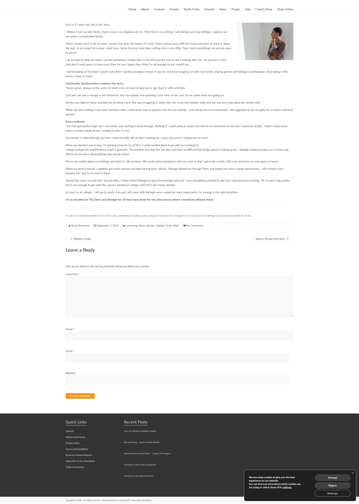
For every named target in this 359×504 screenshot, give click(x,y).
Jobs (248, 9)
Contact (159, 9)
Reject (333, 485)
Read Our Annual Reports (79, 455)
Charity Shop (263, 9)
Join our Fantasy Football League (140, 431)
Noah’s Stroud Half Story (272, 239)
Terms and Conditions (77, 449)
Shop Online (285, 9)
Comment (73, 274)
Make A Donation (75, 467)
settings (287, 487)
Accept (332, 477)
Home (132, 9)
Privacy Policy (73, 443)
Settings (332, 493)
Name (70, 329)
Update (160, 226)
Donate (174, 9)
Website (70, 373)
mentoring (131, 226)
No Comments (194, 226)
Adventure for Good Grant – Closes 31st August (147, 453)
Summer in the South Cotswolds (140, 465)
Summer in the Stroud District (138, 476)
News (223, 9)
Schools (209, 9)
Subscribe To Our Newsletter (80, 461)
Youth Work (172, 226)
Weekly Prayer (80, 239)
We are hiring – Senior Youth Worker (142, 442)
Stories (150, 226)
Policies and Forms (75, 437)
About (145, 9)
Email (70, 351)
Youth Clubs (192, 9)
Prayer (235, 9)
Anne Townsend (80, 226)
